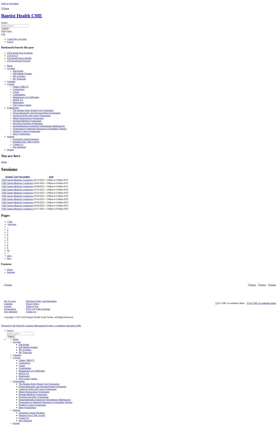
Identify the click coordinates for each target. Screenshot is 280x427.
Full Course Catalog (22, 105)
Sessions (11, 272)
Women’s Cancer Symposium (26, 131)
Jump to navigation (10, 3)
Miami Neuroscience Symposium (28, 118)
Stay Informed (19, 147)
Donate (10, 149)
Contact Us (18, 144)
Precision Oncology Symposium (28, 123)
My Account (10, 301)
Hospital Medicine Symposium (27, 121)
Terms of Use (32, 306)
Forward (26, 61)
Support (10, 136)
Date (51, 177)
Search (4, 23)
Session (8, 177)
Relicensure (18, 102)
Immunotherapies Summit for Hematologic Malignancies (39, 126)
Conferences (18, 89)
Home (10, 66)
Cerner (16, 92)
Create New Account (16, 39)
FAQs (29, 309)
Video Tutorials (43, 309)
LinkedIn (27, 58)
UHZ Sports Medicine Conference (17, 180)
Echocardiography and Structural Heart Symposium (36, 113)
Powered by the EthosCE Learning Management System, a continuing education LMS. (41, 325)
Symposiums (13, 107)
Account (11, 68)
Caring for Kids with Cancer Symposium (32, 115)
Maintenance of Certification (26, 97)
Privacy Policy (32, 304)
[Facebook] (252, 285)
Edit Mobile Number (22, 73)
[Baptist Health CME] (8, 285)
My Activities (19, 76)
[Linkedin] (272, 285)
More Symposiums (21, 134)
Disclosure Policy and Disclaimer (41, 301)
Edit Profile (18, 71)
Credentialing (19, 94)
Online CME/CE (20, 87)
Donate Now (130, 285)
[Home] (5, 8)
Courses (10, 84)
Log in (10, 42)
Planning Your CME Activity (26, 142)
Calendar (11, 81)
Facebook (28, 53)
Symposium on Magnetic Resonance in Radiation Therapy (40, 128)
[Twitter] (262, 285)
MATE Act (18, 100)
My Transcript (19, 79)
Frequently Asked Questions (26, 139)
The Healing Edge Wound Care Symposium (33, 110)
